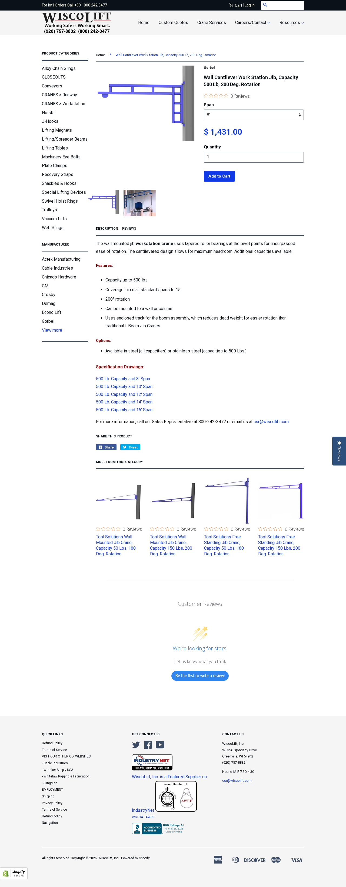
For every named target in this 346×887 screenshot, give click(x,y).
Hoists (48, 112)
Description (107, 228)
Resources (290, 22)
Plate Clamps (54, 165)
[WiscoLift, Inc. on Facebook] (148, 747)
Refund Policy (52, 743)
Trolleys (49, 209)
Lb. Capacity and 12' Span (124, 394)
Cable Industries (57, 268)
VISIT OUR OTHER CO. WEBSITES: (66, 756)
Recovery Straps (57, 174)
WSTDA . (138, 817)
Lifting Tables (55, 148)
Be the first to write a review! (200, 675)
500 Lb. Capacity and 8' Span (123, 378)
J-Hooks (50, 121)
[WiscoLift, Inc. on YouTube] (160, 747)
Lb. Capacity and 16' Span (124, 409)
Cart (238, 5)
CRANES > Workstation (63, 103)
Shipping (48, 796)
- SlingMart (50, 783)
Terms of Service (54, 750)
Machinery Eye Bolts (61, 156)
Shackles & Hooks (59, 183)
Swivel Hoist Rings (60, 201)
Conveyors (52, 86)
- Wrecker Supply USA (57, 770)
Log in (250, 5)
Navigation (50, 823)
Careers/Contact (251, 22)
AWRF (149, 817)
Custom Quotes (173, 22)
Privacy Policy (52, 803)
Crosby (48, 294)
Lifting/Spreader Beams (65, 139)
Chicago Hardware (59, 277)
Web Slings (53, 227)
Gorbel (48, 321)
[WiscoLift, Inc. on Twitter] (136, 747)
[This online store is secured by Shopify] (14, 877)
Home (143, 22)
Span (209, 104)
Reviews (129, 228)
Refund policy (52, 816)
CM (45, 285)
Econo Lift (51, 312)
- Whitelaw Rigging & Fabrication (65, 776)
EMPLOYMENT (52, 789)
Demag (48, 303)
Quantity (212, 146)
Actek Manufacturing (61, 259)
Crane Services (211, 22)
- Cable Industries (55, 763)
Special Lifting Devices (64, 192)
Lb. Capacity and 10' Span (124, 386)
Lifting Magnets (57, 130)
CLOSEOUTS (54, 77)
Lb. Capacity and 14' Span (124, 402)
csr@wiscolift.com (271, 421)
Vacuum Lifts (54, 218)
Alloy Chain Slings (59, 68)
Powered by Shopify (135, 858)
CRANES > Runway (59, 94)
